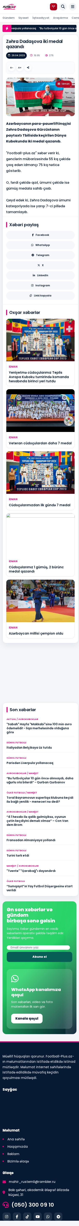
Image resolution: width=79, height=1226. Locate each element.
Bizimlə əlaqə (18, 1161)
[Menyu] (72, 7)
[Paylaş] (28, 67)
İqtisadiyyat (40, 18)
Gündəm (9, 18)
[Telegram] (58, 1217)
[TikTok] (27, 1217)
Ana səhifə (16, 1139)
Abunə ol (39, 957)
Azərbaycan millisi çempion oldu (36, 633)
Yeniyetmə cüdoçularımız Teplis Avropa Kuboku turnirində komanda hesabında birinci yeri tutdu (39, 376)
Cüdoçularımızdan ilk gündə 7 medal (39, 505)
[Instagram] (7, 1217)
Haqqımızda (17, 1146)
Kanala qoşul (26, 1018)
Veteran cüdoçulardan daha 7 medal (40, 443)
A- (11, 67)
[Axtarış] (63, 7)
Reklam (13, 1154)
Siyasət (23, 18)
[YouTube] (37, 1217)
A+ (19, 67)
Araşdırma (60, 18)
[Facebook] (17, 1217)
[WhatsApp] (48, 1217)
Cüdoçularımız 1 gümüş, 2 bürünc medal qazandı (36, 569)
